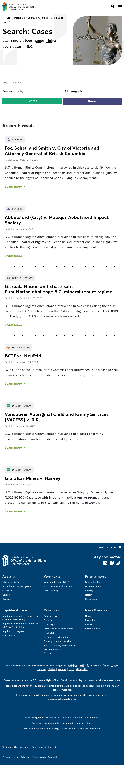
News (88, 616)
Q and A (48, 620)
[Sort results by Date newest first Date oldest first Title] (31, 91)
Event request (92, 628)
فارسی (114, 665)
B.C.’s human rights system (16, 586)
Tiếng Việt (82, 669)
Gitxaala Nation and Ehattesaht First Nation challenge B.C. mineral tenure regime (59, 289)
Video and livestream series (58, 628)
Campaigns (49, 624)
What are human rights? (57, 582)
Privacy (6, 756)
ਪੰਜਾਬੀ (106, 665)
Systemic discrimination (56, 637)
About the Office (11, 582)
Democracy (91, 599)
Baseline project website (45, 747)
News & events (96, 610)
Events (88, 624)
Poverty (89, 590)
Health (88, 594)
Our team (7, 590)
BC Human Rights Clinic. (47, 680)
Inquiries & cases (15, 610)
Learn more (15, 186)
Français (96, 665)
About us (9, 576)
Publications (50, 616)
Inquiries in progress (13, 631)
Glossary (48, 653)
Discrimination (93, 582)
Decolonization (93, 586)
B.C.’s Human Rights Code (58, 586)
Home (6, 18)
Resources (51, 610)
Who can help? (52, 590)
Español (62, 669)
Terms (16, 756)
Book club (49, 632)
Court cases (8, 635)
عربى (71, 669)
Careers (6, 594)
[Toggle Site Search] (111, 6)
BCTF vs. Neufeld (23, 355)
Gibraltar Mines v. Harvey (32, 478)
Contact (6, 599)
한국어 (52, 669)
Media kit (90, 620)
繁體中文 (84, 665)
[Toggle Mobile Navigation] (120, 6)
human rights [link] (45, 40)
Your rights (52, 576)
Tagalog (41, 669)
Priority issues (95, 576)
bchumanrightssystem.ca (62, 698)
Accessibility (39, 756)
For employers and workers (58, 641)
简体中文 (72, 665)
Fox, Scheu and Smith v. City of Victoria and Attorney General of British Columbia (52, 150)
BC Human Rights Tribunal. (49, 685)
